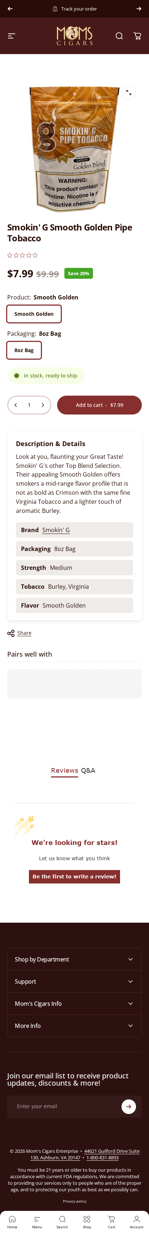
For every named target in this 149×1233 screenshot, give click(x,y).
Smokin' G (56, 530)
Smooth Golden (34, 313)
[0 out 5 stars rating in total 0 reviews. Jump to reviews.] (22, 255)
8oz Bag (24, 350)
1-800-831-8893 (102, 1157)
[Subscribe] (129, 1106)
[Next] (139, 8)
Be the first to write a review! (74, 876)
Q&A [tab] (88, 770)
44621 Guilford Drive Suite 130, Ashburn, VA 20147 (85, 1154)
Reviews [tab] (64, 770)
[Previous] (10, 8)
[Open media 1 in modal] (129, 92)
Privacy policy (74, 1201)
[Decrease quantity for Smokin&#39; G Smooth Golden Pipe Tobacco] (16, 405)
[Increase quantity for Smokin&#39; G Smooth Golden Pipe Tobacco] (42, 405)
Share (24, 632)
